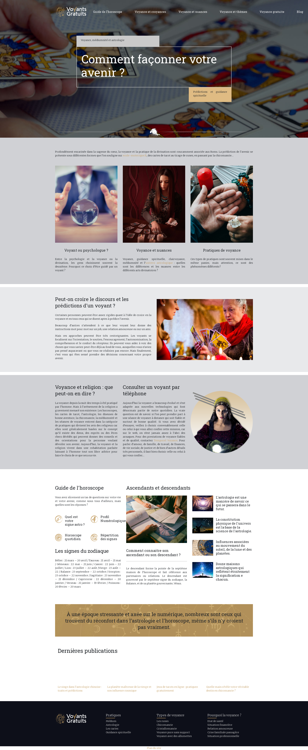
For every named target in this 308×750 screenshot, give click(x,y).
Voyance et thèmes (233, 12)
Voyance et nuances (192, 12)
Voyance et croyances (150, 12)
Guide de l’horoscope (107, 12)
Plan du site (154, 748)
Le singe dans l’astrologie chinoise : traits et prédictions (80, 688)
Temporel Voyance (166, 440)
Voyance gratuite (272, 12)
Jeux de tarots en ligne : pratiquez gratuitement (177, 688)
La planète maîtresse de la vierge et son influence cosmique (129, 688)
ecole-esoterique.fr (135, 155)
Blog (300, 12)
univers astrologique (159, 262)
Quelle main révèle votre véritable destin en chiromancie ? (227, 688)
